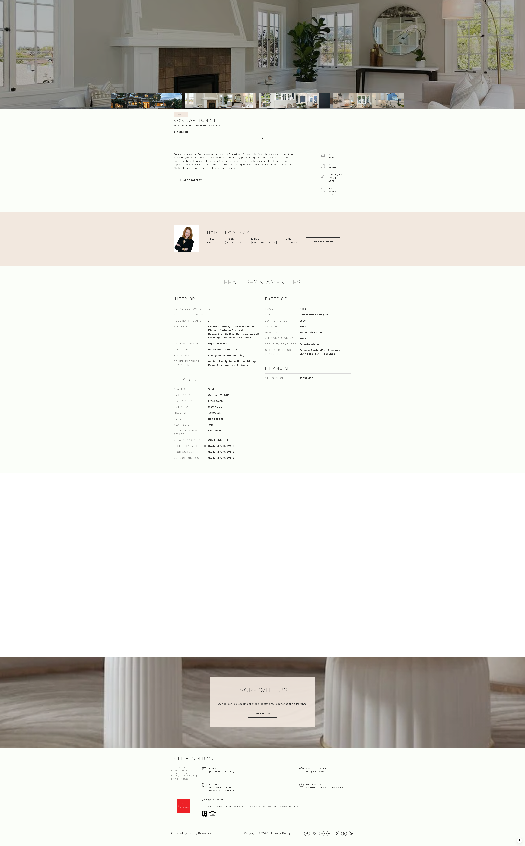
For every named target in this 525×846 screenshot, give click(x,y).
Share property (191, 180)
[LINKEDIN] (322, 833)
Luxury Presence (200, 833)
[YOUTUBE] (329, 833)
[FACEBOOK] (307, 833)
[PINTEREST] (336, 833)
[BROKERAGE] (351, 833)
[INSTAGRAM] (314, 833)
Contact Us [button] (262, 713)
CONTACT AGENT (323, 241)
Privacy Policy (281, 833)
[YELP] (344, 833)
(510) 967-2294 (234, 242)
